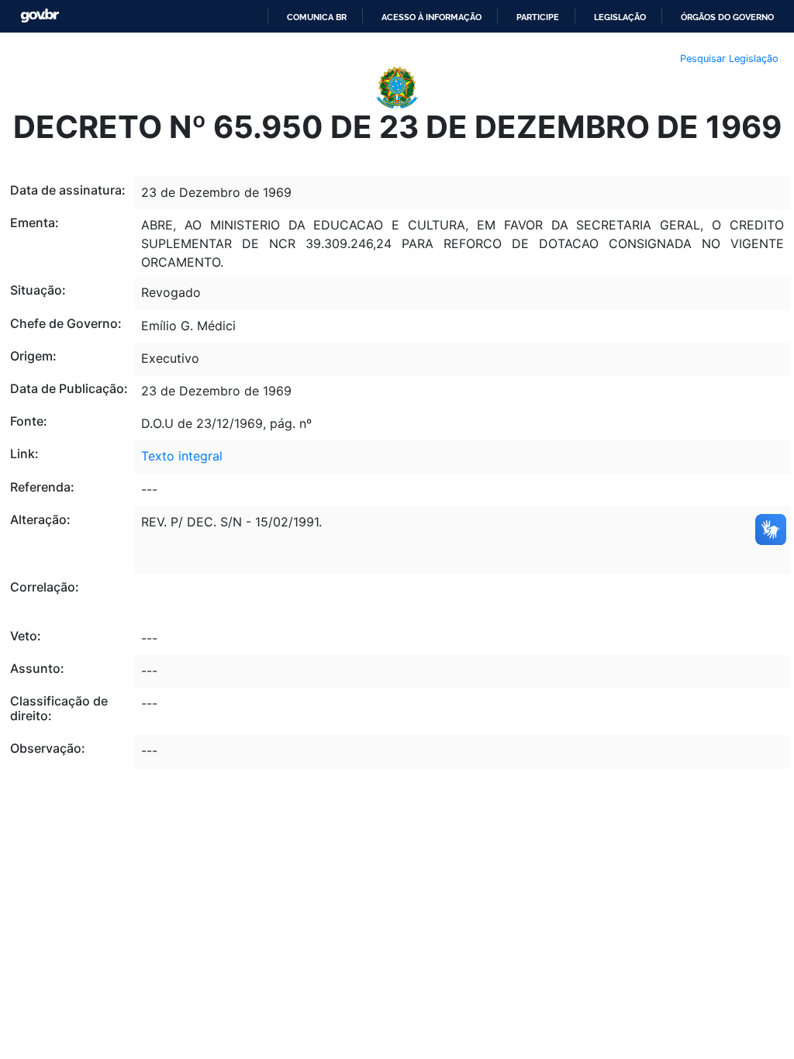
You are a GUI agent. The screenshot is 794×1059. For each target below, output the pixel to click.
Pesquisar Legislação (729, 58)
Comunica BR (317, 17)
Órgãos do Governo (727, 17)
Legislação (620, 17)
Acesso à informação (431, 17)
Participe (537, 17)
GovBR (39, 16)
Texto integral (182, 456)
